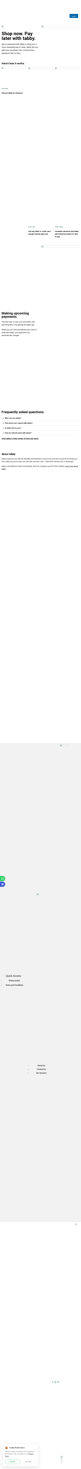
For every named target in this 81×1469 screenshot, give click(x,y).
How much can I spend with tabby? (19, 423)
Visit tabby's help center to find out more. (20, 439)
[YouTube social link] (67, 2)
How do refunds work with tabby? (18, 433)
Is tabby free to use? (13, 428)
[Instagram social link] (64, 2)
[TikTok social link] (78, 2)
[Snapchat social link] (75, 2)
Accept (12, 1462)
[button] (40, 418)
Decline (28, 1462)
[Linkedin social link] (70, 2)
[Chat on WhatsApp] (2, 878)
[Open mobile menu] (2, 6)
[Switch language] (2, 884)
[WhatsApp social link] (72, 2)
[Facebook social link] (62, 2)
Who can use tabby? (13, 418)
